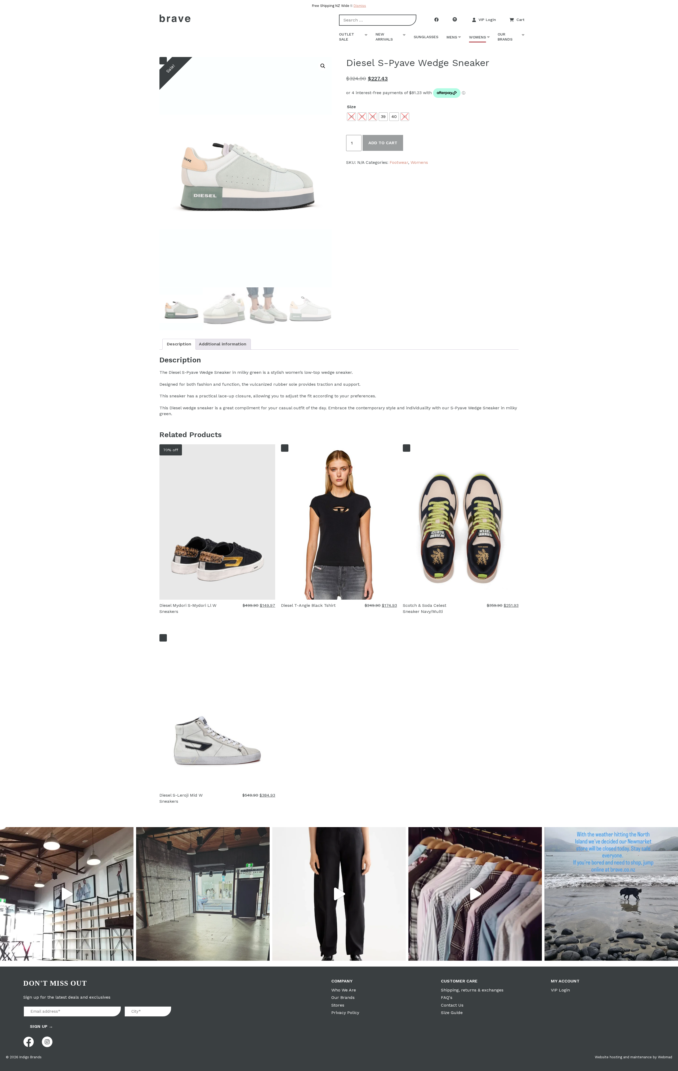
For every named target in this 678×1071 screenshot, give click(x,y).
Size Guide (452, 1012)
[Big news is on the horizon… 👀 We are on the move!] (203, 894)
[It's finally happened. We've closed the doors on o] (66, 894)
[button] (323, 66)
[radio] (351, 117)
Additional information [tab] (222, 343)
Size (351, 106)
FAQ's (446, 997)
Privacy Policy (345, 1012)
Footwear (399, 162)
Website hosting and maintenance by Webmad (633, 1057)
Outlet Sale (346, 37)
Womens (477, 37)
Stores (337, 1005)
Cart (520, 19)
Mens (452, 37)
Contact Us (452, 1005)
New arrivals (384, 37)
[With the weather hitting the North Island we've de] (611, 894)
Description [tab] (179, 343)
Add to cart (382, 142)
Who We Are (343, 990)
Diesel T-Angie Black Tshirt (308, 605)
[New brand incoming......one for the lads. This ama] (475, 894)
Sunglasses (426, 37)
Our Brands (505, 37)
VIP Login (487, 19)
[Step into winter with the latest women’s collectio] (339, 894)
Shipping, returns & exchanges (472, 990)
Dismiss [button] (360, 6)
